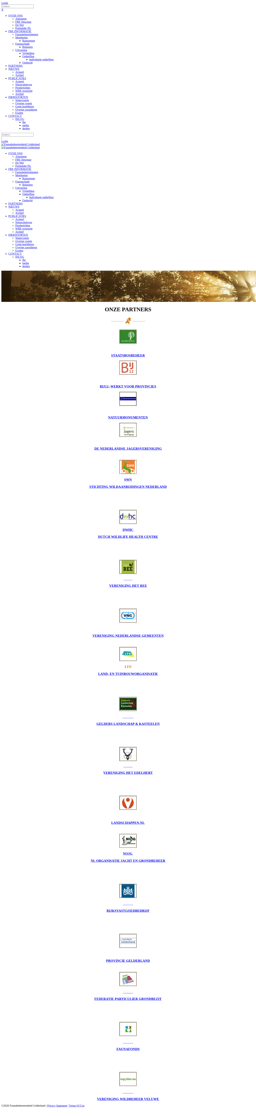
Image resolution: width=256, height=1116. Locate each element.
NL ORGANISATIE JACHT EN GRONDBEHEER (128, 861)
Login (4, 2)
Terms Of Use (76, 1105)
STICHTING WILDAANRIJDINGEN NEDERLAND (128, 487)
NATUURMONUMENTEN (128, 417)
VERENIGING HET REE (128, 586)
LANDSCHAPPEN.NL (128, 823)
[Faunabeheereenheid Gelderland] (20, 144)
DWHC (128, 530)
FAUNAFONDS (128, 1049)
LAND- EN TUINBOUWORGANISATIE (128, 674)
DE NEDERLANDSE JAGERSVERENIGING (128, 448)
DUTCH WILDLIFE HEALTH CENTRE (128, 537)
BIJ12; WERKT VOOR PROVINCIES (128, 386)
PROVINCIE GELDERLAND (128, 961)
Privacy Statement (57, 1105)
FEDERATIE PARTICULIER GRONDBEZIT (128, 999)
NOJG (128, 853)
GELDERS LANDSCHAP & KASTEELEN (128, 724)
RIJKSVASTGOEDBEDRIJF (128, 911)
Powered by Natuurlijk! (14, 1111)
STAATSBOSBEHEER (128, 355)
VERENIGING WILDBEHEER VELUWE (128, 1099)
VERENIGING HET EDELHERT (128, 773)
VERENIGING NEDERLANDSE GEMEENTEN (128, 636)
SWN (128, 479)
